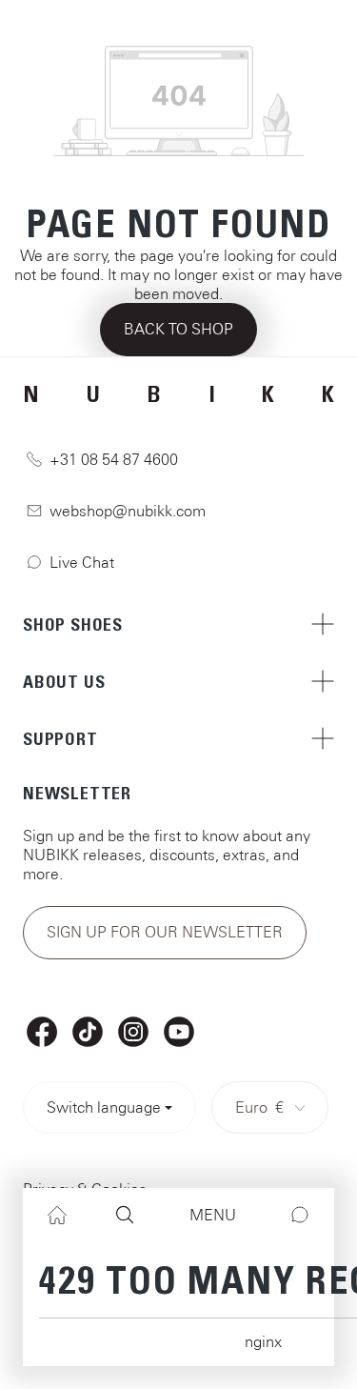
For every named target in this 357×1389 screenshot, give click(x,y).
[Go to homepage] (179, 28)
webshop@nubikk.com (128, 510)
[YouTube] (179, 1032)
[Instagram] (133, 1032)
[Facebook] (42, 1032)
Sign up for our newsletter (165, 931)
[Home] (57, 1215)
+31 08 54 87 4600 (114, 459)
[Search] (124, 1215)
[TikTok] (88, 1032)
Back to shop (178, 328)
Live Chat (82, 562)
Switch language (104, 1107)
